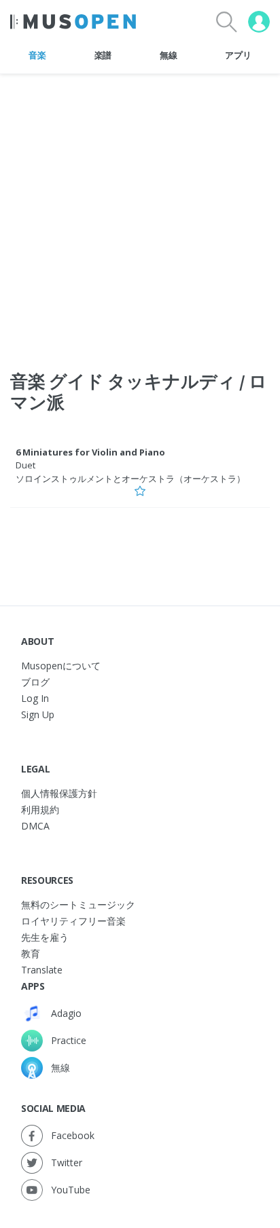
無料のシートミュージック (78, 904)
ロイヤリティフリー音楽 (73, 920)
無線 (168, 55)
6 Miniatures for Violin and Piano (90, 452)
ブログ (35, 681)
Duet (25, 465)
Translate (42, 969)
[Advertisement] (140, 214)
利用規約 (40, 809)
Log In (35, 698)
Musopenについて (61, 665)
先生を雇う (45, 937)
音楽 (37, 55)
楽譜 (102, 55)
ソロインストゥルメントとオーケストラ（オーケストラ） (130, 478)
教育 (30, 953)
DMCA (35, 825)
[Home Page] (73, 21)
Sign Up (37, 714)
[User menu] (259, 22)
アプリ (238, 55)
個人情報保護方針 (59, 793)
